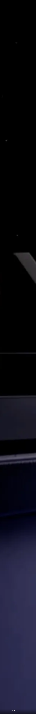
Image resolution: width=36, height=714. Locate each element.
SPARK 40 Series (18, 711)
